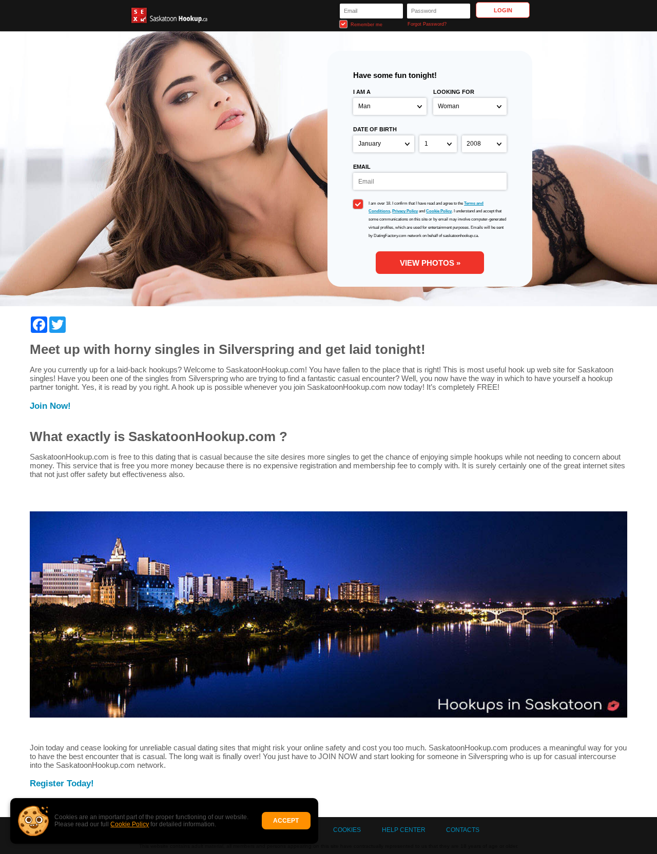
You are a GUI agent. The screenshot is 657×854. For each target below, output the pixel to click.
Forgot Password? (427, 24)
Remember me (365, 24)
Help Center (404, 829)
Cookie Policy (129, 824)
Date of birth (375, 129)
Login (503, 10)
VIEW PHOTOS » (430, 263)
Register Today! (62, 783)
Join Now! (50, 406)
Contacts (462, 829)
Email (362, 167)
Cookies (347, 829)
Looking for (453, 92)
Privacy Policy (405, 211)
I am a (362, 92)
